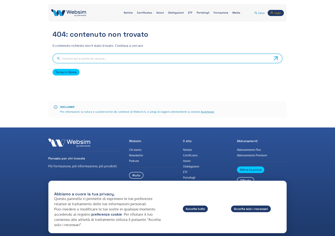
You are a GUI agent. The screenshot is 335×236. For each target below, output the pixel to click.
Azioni (187, 161)
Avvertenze (207, 111)
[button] (128, 13)
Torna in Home (66, 72)
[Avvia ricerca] (276, 58)
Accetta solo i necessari (251, 209)
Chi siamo (135, 149)
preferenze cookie (106, 214)
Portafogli (189, 177)
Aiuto (136, 175)
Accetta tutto (195, 209)
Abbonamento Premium (252, 155)
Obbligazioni (191, 166)
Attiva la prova (251, 170)
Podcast (134, 161)
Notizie (187, 149)
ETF (185, 172)
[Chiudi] (280, 190)
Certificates (190, 155)
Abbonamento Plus (249, 149)
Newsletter (136, 155)
